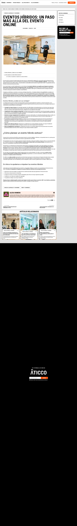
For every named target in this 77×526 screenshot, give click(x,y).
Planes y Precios (55, 2)
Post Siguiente (51, 205)
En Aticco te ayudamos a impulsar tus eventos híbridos (17, 76)
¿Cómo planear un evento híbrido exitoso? (13, 74)
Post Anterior (6, 205)
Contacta (71, 2)
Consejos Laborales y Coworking (11, 187)
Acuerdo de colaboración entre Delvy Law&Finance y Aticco (9, 207)
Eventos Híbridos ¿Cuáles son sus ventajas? (13, 72)
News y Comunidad (25, 187)
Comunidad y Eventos (63, 2)
